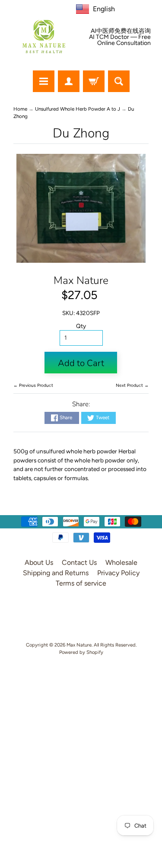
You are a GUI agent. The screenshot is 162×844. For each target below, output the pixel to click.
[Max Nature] (44, 36)
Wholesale (121, 562)
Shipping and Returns (56, 573)
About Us (39, 562)
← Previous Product (33, 385)
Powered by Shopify (81, 652)
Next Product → (132, 385)
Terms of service (81, 583)
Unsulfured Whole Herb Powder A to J (77, 109)
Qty (81, 325)
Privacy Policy (118, 573)
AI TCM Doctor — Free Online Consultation (120, 40)
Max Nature (81, 280)
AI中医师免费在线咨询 (121, 31)
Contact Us (79, 562)
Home (20, 109)
